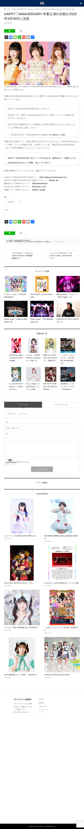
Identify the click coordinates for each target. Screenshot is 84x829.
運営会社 (41, 699)
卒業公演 (27, 240)
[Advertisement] (61, 757)
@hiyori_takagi (38, 190)
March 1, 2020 (58, 135)
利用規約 (41, 703)
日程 (36, 241)
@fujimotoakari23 (39, 183)
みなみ (26, 241)
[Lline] (9, 31)
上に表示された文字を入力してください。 (18, 462)
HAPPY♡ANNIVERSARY (16, 240)
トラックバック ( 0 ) (60, 405)
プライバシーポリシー (43, 711)
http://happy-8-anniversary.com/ (53, 177)
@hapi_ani (53, 180)
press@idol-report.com (22, 712)
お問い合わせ (43, 706)
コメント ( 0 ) (23, 404)
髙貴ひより (48, 241)
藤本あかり (41, 241)
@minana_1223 (39, 187)
